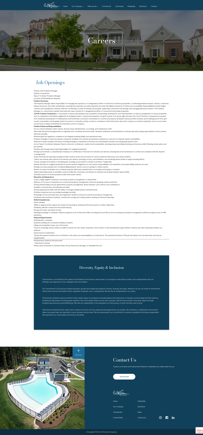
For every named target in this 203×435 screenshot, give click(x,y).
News (140, 412)
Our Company (77, 6)
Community (119, 6)
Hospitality (131, 6)
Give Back (143, 6)
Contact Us (142, 418)
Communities (118, 418)
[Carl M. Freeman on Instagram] (160, 417)
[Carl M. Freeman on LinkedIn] (173, 417)
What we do (92, 6)
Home (65, 6)
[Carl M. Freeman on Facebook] (167, 417)
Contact (154, 6)
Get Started (124, 377)
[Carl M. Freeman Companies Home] (52, 5)
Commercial (106, 6)
